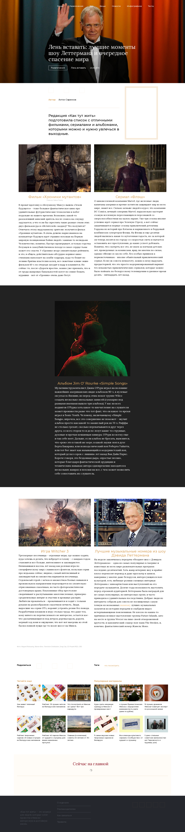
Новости (116, 6)
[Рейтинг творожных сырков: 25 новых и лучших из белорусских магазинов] (28, 724)
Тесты (151, 6)
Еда (91, 6)
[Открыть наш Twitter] (148, 804)
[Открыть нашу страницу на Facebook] (141, 804)
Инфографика (134, 6)
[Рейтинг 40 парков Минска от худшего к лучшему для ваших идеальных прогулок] (54, 724)
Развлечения (76, 6)
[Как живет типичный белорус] (28, 693)
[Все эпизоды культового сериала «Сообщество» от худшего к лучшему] (131, 724)
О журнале (63, 803)
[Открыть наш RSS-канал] (162, 804)
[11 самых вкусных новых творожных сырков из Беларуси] (106, 724)
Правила (61, 822)
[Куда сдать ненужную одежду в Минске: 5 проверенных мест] (106, 693)
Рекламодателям (66, 809)
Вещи (103, 6)
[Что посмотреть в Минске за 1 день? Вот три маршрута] (79, 693)
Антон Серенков (67, 100)
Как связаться (64, 815)
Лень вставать (78, 68)
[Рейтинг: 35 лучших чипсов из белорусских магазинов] (54, 693)
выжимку (125, 605)
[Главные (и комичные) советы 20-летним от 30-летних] (79, 724)
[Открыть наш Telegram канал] (155, 804)
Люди (60, 6)
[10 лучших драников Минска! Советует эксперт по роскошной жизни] (156, 693)
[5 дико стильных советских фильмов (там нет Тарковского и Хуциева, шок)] (156, 724)
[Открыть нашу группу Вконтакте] (135, 804)
